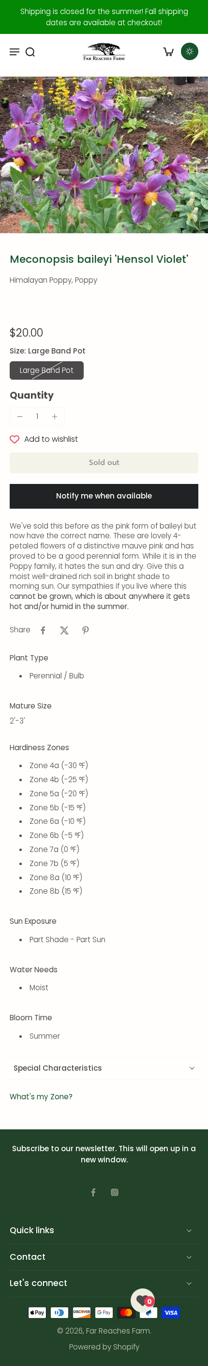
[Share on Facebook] (43, 630)
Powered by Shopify (104, 1347)
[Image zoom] (104, 155)
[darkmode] (189, 51)
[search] (30, 51)
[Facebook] (93, 1192)
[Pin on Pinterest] (85, 630)
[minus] (20, 416)
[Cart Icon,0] (168, 51)
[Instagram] (114, 1192)
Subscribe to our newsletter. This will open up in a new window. (104, 1154)
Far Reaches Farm (118, 1331)
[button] (104, 462)
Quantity (32, 395)
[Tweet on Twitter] (64, 630)
